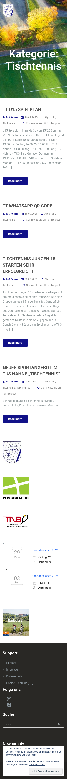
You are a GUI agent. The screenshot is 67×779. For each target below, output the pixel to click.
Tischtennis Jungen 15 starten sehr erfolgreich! (29, 265)
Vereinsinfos (23, 387)
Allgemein (49, 117)
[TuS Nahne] (8, 10)
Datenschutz (14, 676)
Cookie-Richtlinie (37, 764)
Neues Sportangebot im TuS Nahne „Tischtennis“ (31, 370)
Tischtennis (9, 123)
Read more (15, 181)
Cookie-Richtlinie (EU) (19, 683)
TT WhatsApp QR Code (27, 205)
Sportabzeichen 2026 (45, 550)
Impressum (13, 669)
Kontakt (11, 663)
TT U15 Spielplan (22, 109)
